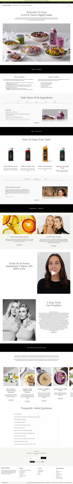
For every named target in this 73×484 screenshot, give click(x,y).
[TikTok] (39, 461)
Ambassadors (40, 471)
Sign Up (69, 2)
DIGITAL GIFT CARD (23, 475)
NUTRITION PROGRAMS (16, 5)
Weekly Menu (60, 2)
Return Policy (58, 471)
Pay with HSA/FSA (59, 478)
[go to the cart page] (69, 5)
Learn (63, 2)
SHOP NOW (47, 0)
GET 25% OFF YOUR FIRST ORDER (8, 2)
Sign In (66, 2)
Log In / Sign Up (59, 474)
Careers (57, 475)
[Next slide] (72, 386)
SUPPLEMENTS (23, 5)
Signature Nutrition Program (25, 470)
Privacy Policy (61, 482)
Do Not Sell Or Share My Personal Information (36, 482)
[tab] (18, 102)
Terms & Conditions (68, 482)
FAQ (56, 470)
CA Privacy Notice (54, 482)
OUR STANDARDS (29, 5)
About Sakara (40, 470)
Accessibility (47, 482)
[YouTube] (42, 461)
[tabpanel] (36, 113)
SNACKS (21, 474)
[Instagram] (37, 461)
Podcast (39, 474)
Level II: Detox (22, 471)
